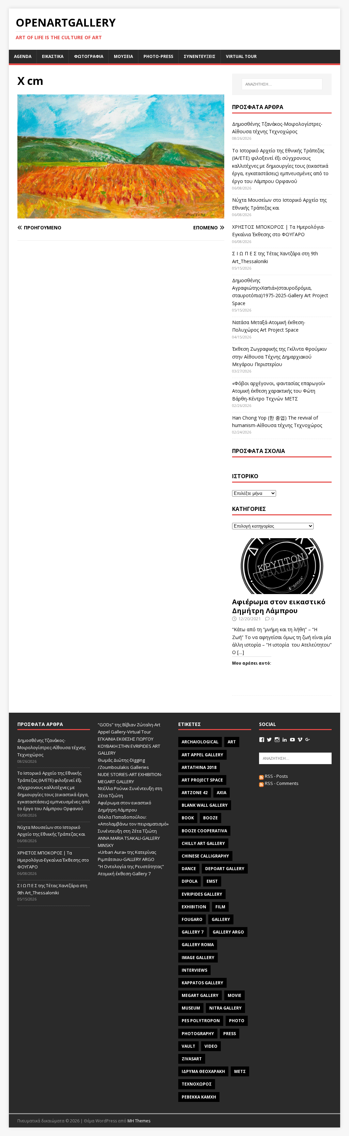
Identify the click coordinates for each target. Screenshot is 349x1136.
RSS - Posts (276, 776)
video (210, 1046)
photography (198, 1033)
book (188, 818)
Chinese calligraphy (205, 856)
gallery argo (228, 932)
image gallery (198, 957)
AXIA (221, 793)
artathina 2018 (199, 767)
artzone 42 (195, 793)
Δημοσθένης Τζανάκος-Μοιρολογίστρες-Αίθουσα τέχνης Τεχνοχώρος (51, 747)
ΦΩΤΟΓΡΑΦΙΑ (88, 56)
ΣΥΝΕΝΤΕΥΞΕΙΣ (199, 56)
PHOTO (236, 1021)
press (229, 1033)
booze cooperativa (204, 831)
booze (210, 818)
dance (189, 869)
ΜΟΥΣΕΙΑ (123, 56)
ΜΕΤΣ (240, 1071)
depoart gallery (224, 869)
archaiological (200, 742)
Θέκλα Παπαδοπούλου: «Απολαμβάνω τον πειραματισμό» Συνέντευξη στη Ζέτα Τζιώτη (133, 824)
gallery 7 (192, 932)
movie (234, 995)
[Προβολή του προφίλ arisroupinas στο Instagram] (277, 739)
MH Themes (138, 1121)
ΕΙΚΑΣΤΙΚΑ (52, 56)
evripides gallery (202, 894)
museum (191, 1008)
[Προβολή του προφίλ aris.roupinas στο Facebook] (261, 739)
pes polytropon (201, 1021)
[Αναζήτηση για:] (282, 84)
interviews (194, 970)
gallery (221, 919)
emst (212, 881)
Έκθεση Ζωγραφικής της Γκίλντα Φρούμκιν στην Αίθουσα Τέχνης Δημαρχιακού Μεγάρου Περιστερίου (279, 356)
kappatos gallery (202, 983)
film (220, 907)
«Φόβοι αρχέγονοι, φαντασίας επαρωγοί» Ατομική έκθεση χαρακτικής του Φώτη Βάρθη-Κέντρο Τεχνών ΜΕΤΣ (278, 391)
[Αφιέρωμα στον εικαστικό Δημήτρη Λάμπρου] (282, 590)
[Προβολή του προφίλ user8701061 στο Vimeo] (300, 739)
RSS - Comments (281, 783)
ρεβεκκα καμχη (199, 1097)
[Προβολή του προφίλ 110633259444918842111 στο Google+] (307, 739)
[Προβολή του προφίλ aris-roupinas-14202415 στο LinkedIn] (284, 739)
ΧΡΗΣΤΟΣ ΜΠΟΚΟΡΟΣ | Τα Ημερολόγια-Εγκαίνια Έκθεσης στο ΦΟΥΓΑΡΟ (53, 860)
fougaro (192, 919)
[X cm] (120, 214)
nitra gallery (225, 1008)
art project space (202, 780)
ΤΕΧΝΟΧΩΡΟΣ (197, 1084)
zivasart (192, 1059)
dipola (189, 881)
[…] (240, 652)
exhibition (194, 907)
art (232, 742)
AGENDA (22, 56)
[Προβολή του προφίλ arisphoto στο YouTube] (292, 739)
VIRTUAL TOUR (241, 56)
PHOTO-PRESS (158, 56)
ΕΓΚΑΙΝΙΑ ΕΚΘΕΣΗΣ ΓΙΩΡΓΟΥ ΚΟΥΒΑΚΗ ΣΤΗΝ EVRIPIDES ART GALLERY (129, 746)
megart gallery (200, 995)
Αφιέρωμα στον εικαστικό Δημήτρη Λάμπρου (278, 606)
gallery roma (198, 945)
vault (188, 1046)
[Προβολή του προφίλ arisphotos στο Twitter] (269, 739)
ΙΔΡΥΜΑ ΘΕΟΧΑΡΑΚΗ (203, 1071)
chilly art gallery (203, 843)
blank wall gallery (205, 805)
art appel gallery (202, 755)
